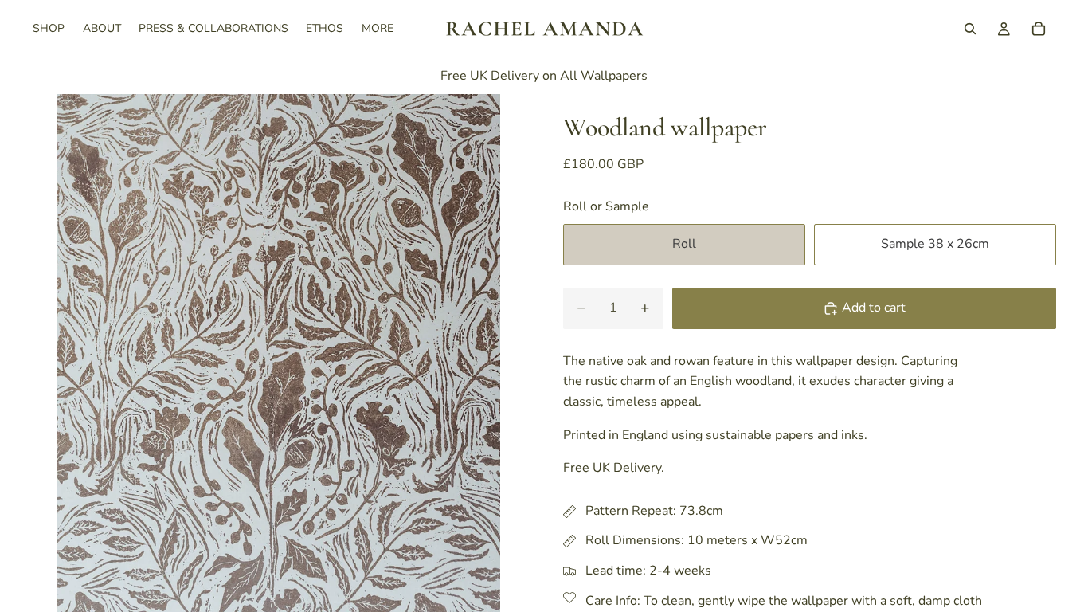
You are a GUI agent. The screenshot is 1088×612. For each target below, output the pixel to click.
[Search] (970, 28)
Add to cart (874, 307)
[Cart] (1038, 28)
